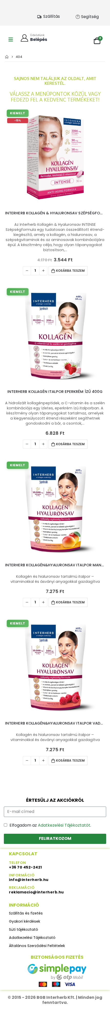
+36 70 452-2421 (25, 867)
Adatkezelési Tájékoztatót (64, 825)
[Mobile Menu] (10, 39)
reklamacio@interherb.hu (36, 892)
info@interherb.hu (29, 879)
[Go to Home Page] (6, 56)
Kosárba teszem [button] (70, 270)
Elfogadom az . (50, 825)
